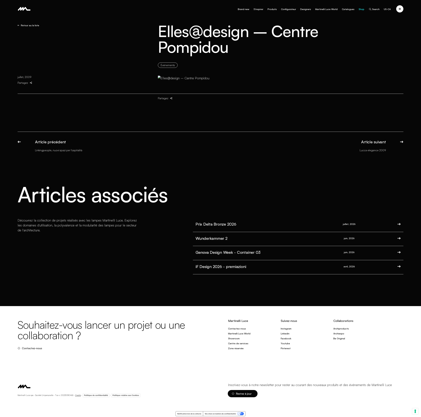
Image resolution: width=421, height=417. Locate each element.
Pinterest (286, 348)
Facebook (286, 338)
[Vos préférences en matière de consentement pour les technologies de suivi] (415, 411)
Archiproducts (341, 328)
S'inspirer (258, 9)
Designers (305, 9)
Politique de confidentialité (96, 395)
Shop (361, 9)
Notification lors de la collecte (189, 414)
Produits (272, 9)
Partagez (23, 82)
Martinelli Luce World (326, 9)
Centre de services (238, 343)
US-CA (387, 9)
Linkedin (285, 333)
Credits (78, 395)
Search (376, 9)
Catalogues (348, 9)
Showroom (234, 338)
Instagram (286, 328)
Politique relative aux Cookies (125, 395)
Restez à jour (244, 393)
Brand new (243, 9)
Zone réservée (236, 348)
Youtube (285, 343)
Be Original (339, 338)
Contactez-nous (32, 348)
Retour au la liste (30, 25)
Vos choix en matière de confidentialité (220, 414)
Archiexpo (338, 333)
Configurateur (288, 9)
